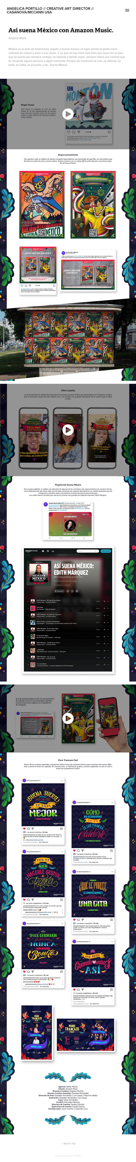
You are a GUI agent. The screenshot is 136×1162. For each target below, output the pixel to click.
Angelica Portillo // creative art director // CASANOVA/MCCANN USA (51, 10)
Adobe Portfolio (74, 1155)
